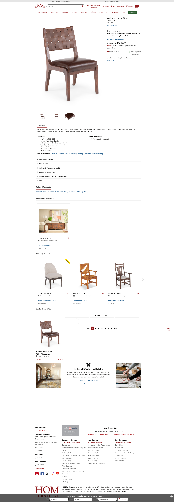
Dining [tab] (106, 315)
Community (119, 455)
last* (71, 499)
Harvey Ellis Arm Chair (116, 300)
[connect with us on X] (47, 473)
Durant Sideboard (44, 245)
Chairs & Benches (57, 153)
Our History (119, 445)
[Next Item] (78, 319)
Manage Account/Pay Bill (123, 434)
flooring (83, 12)
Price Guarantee (67, 466)
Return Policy (66, 461)
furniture (115, 12)
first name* (39, 448)
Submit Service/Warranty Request (74, 447)
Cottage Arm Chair (79, 300)
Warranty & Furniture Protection (73, 471)
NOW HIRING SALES (113, 1)
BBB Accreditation (121, 450)
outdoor (132, 12)
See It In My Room (94, 453)
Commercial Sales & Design (125, 453)
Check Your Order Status (71, 442)
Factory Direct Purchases (71, 463)
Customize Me (93, 455)
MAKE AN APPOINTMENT (88, 380)
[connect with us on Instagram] (52, 473)
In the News (119, 447)
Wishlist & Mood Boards (96, 463)
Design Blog (92, 461)
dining (74, 12)
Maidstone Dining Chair (46, 300)
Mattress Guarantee (69, 468)
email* (95, 499)
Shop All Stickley (71, 153)
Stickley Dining (97, 153)
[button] (93, 6)
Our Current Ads (94, 450)
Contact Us (66, 445)
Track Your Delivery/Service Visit (73, 455)
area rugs (103, 12)
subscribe (41, 469)
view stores (111, 60)
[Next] (142, 278)
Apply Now (104, 434)
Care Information (68, 474)
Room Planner (93, 458)
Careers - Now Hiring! (123, 442)
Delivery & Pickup (68, 453)
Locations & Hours (95, 442)
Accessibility (119, 461)
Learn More (88, 384)
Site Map (65, 482)
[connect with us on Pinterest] (37, 473)
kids (123, 12)
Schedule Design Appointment (99, 445)
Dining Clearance (84, 153)
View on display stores (115, 39)
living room (42, 12)
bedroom (65, 12)
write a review (112, 25)
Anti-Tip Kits (66, 476)
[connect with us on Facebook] (42, 473)
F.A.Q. (64, 450)
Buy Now (42, 430)
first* (48, 499)
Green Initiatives (120, 458)
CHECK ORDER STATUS (61, 1)
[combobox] (63, 6)
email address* (40, 461)
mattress (54, 12)
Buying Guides (67, 458)
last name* (39, 454)
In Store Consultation (95, 447)
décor (93, 12)
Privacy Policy (67, 479)
